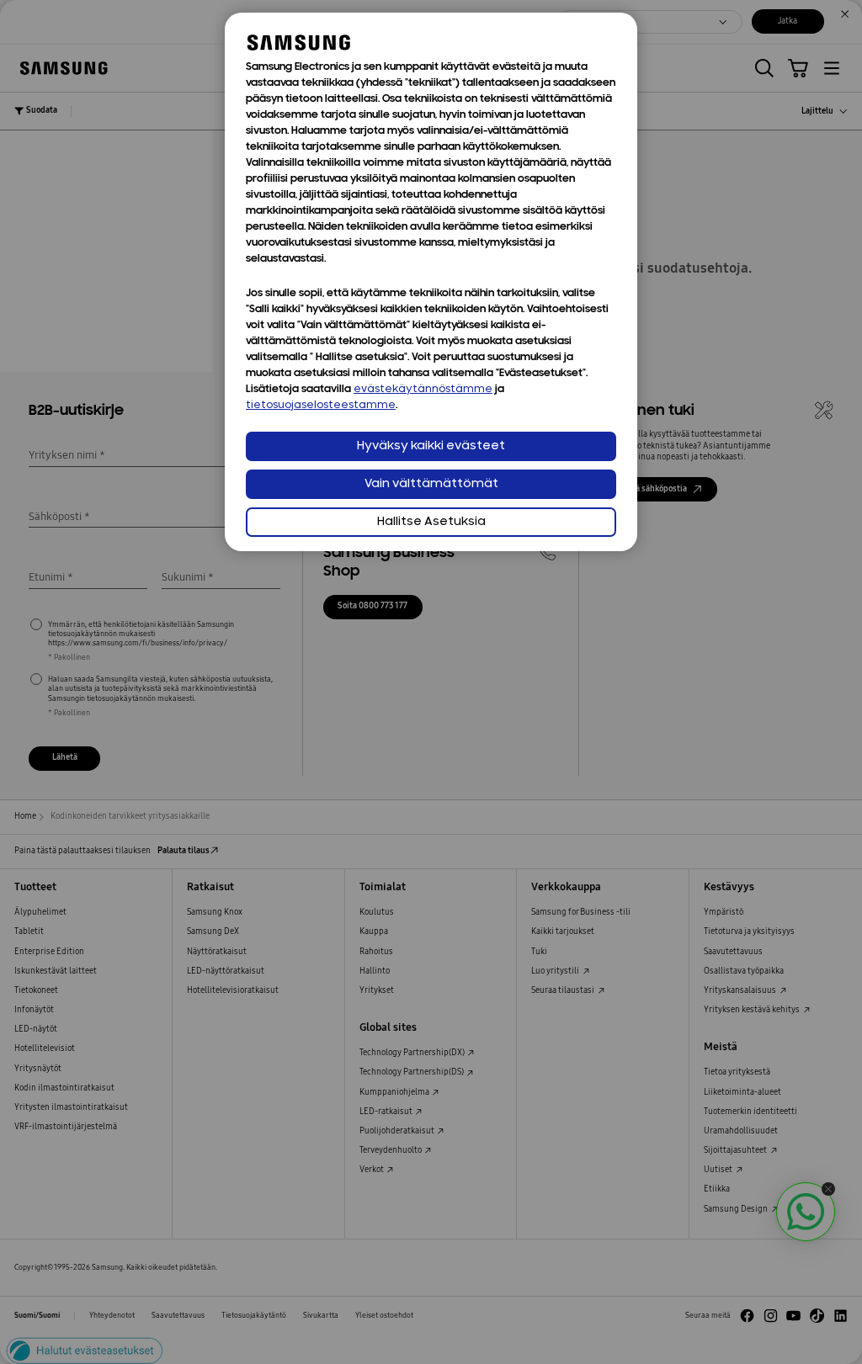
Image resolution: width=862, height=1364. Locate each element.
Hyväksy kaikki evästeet (431, 446)
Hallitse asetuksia (431, 522)
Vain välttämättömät (431, 484)
